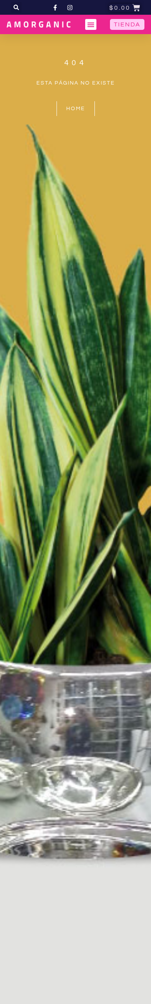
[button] (16, 7)
